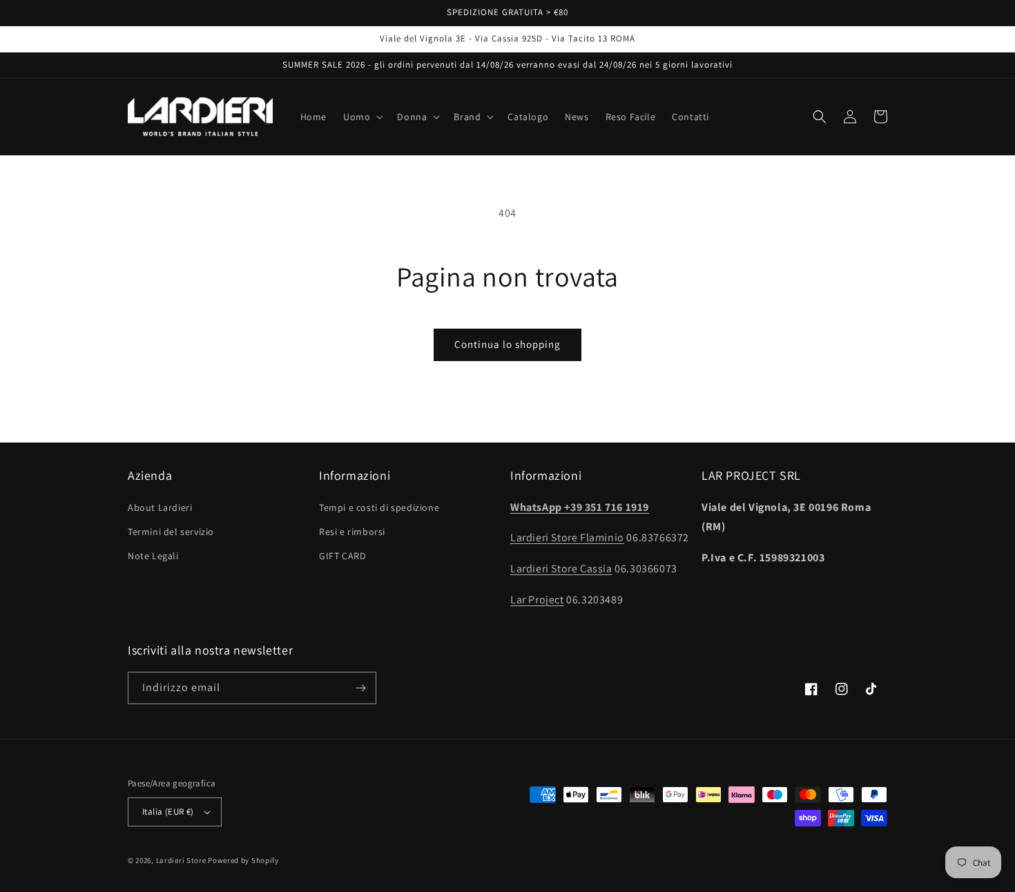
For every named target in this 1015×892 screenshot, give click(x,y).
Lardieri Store (181, 860)
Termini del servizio (171, 531)
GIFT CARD (342, 556)
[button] (362, 116)
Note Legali (153, 556)
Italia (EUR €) (168, 811)
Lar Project (537, 599)
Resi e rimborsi (352, 531)
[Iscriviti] (360, 688)
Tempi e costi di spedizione (379, 507)
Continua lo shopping (507, 344)
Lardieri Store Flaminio (567, 537)
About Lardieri (160, 507)
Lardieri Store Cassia (561, 568)
